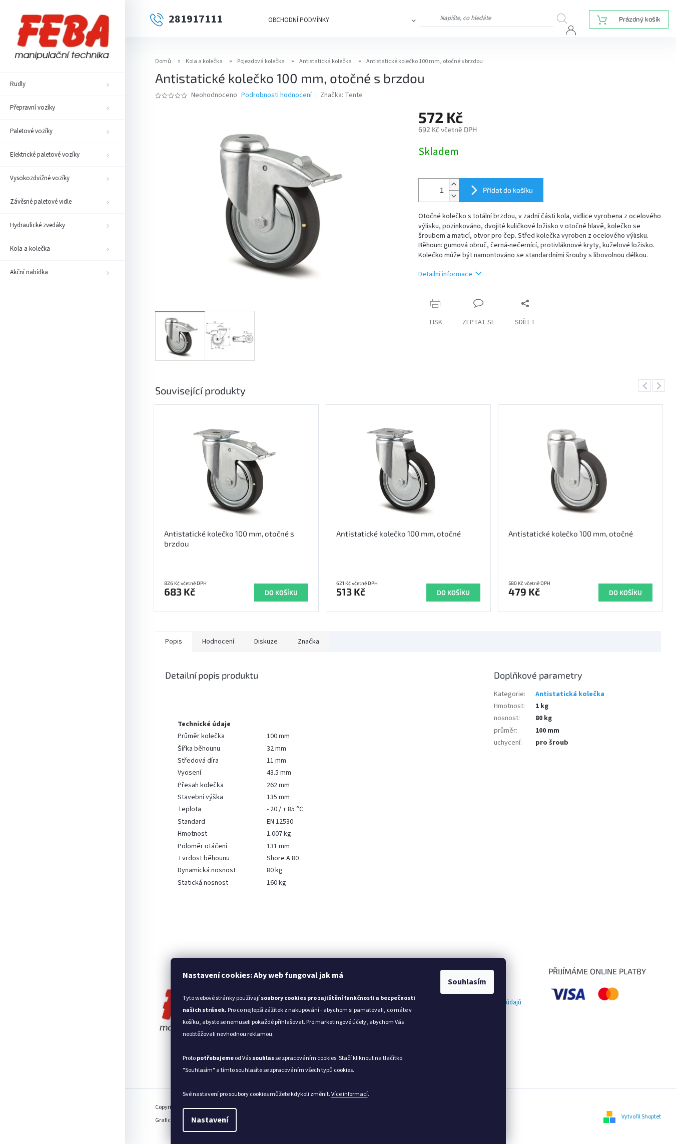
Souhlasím (467, 981)
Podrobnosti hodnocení (276, 95)
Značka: (341, 95)
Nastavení (209, 1119)
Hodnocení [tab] (218, 642)
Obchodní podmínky (298, 20)
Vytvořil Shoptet (641, 1116)
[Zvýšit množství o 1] (454, 184)
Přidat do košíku (508, 190)
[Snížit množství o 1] (454, 196)
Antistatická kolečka (569, 694)
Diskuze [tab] (266, 642)
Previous (646, 385)
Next (660, 385)
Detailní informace (445, 274)
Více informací (349, 1094)
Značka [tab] (308, 642)
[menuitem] (62, 84)
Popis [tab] (173, 642)
